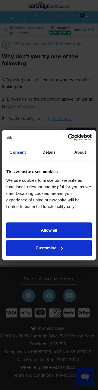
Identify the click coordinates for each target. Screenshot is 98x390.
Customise (46, 248)
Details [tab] (49, 152)
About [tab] (80, 152)
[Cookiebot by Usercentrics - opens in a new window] (69, 137)
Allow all (49, 230)
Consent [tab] (18, 152)
